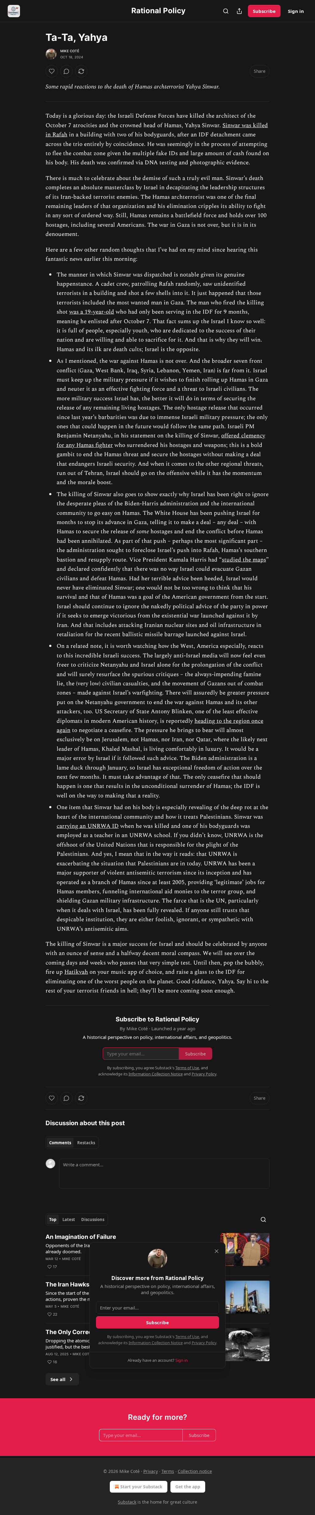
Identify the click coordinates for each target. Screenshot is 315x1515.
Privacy (150, 1471)
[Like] (52, 71)
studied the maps (244, 559)
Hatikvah (76, 972)
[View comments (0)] (66, 71)
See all (58, 1379)
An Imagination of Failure (81, 1236)
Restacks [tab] (86, 1142)
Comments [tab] (60, 1142)
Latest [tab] (68, 1219)
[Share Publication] (239, 11)
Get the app (187, 1487)
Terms (167, 1471)
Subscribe (264, 11)
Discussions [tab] (92, 1219)
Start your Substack (141, 1487)
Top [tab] (52, 1219)
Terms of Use (187, 1336)
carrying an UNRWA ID (88, 826)
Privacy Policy (204, 1342)
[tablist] (72, 1143)
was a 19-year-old (91, 311)
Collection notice (195, 1471)
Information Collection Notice (156, 1342)
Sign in (296, 11)
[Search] (226, 11)
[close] (216, 1251)
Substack (127, 1502)
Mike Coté (69, 51)
